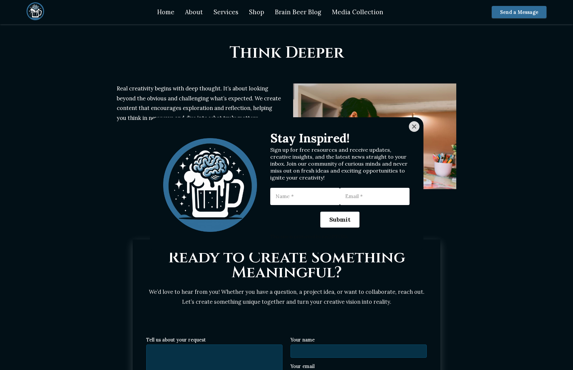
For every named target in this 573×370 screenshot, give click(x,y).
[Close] (414, 126)
